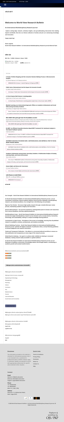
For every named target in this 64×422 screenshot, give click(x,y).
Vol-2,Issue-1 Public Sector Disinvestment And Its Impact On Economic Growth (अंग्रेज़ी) (27, 92)
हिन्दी (6, 340)
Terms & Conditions (38, 354)
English (7, 338)
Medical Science (8, 292)
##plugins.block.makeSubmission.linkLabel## (18, 265)
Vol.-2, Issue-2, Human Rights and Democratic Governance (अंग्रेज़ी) (22, 171)
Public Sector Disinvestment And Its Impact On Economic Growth (23, 87)
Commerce (7, 287)
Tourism (7, 294)
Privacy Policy (36, 356)
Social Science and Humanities (12, 298)
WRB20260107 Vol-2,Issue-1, (13, 179)
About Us (35, 361)
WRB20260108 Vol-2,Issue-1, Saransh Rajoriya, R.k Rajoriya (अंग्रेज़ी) (22, 83)
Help (34, 366)
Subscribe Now (11, 306)
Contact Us (36, 364)
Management (8, 280)
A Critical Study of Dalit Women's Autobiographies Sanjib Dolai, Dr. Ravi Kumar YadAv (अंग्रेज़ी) (28, 101)
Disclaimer (36, 359)
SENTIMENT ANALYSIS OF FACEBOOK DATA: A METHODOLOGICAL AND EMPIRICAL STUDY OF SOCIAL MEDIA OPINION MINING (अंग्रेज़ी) (30, 148)
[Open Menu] (5, 4)
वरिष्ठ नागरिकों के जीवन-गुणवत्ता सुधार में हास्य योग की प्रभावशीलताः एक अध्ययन (21, 117)
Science (7, 285)
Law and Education (9, 296)
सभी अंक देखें (7, 184)
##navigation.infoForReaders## (12, 324)
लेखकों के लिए (7, 326)
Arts (6, 289)
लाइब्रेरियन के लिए (8, 328)
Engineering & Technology (11, 278)
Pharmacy (7, 282)
